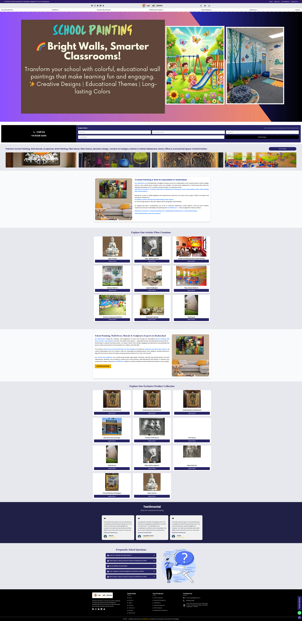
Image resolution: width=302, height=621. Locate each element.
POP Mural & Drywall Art (156, 10)
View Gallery (282, 149)
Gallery (129, 603)
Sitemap (130, 610)
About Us (277, 1)
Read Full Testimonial (106, 533)
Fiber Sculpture (157, 608)
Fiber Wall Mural (206, 10)
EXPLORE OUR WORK (103, 366)
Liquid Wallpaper (152, 288)
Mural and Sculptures (159, 600)
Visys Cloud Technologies (172, 619)
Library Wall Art (112, 288)
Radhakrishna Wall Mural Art (174, 211)
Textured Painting (152, 317)
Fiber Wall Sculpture (152, 259)
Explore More (112, 261)
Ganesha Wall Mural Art (157, 211)
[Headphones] (209, 5)
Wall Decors (253, 10)
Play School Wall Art (7, 10)
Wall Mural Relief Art (159, 605)
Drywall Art (145, 211)
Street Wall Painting (190, 211)
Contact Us (294, 1)
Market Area (131, 613)
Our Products (285, 1)
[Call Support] (299, 617)
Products (130, 605)
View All (297, 10)
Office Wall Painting (141, 213)
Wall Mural (55, 10)
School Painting (157, 598)
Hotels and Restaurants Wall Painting (191, 259)
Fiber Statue (112, 259)
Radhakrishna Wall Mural (160, 610)
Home (271, 1)
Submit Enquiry (262, 137)
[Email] (205, 5)
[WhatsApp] (201, 5)
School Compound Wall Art (112, 317)
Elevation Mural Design (104, 10)
